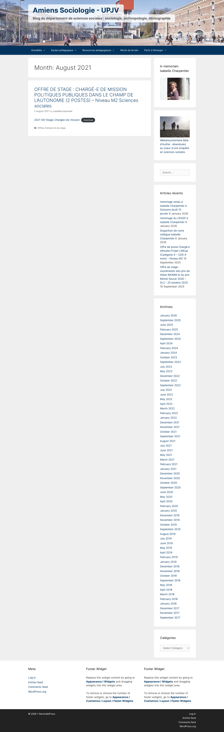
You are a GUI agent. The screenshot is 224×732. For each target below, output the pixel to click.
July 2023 (166, 366)
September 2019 (170, 529)
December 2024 (170, 334)
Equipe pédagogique (62, 50)
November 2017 (170, 612)
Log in (32, 677)
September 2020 (170, 487)
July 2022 (166, 389)
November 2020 (170, 478)
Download (88, 120)
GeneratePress (47, 713)
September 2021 (170, 436)
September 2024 (170, 338)
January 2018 (168, 603)
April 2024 (166, 343)
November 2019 (170, 519)
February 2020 (169, 506)
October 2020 (168, 482)
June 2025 (166, 324)
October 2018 (168, 575)
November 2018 (170, 571)
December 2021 (169, 422)
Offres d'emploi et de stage (52, 128)
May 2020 (166, 496)
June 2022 (166, 394)
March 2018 (167, 594)
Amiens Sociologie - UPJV (76, 10)
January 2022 (168, 417)
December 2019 (170, 515)
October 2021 (168, 431)
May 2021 (166, 454)
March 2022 (167, 408)
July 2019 (166, 538)
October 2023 (168, 357)
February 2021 (169, 464)
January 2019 (168, 561)
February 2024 (169, 348)
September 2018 (170, 580)
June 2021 (166, 450)
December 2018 (169, 566)
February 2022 (169, 413)
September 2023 (170, 361)
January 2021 (168, 468)
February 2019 (169, 557)
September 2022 (170, 385)
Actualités (36, 50)
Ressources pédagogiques (96, 50)
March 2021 (167, 459)
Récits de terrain (129, 50)
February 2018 (169, 599)
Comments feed (38, 686)
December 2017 (169, 608)
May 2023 (166, 371)
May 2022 (166, 399)
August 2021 (167, 441)
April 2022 (166, 403)
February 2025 (169, 329)
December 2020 (170, 473)
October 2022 (168, 380)
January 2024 (168, 352)
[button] (45, 50)
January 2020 (168, 510)
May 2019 (166, 547)
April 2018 (166, 589)
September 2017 (170, 617)
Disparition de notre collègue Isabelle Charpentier (172, 234)
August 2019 (168, 533)
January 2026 (168, 315)
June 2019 (166, 543)
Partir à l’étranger (153, 50)
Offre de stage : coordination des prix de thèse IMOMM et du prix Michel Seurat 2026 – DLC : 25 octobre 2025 (175, 275)
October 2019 (168, 524)
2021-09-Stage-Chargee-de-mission (57, 119)
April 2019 (166, 552)
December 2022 (170, 376)
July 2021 (166, 445)
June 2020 (166, 492)
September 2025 (170, 320)
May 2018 (166, 585)
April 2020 (166, 501)
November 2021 (170, 427)
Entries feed (35, 682)
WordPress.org (37, 691)
